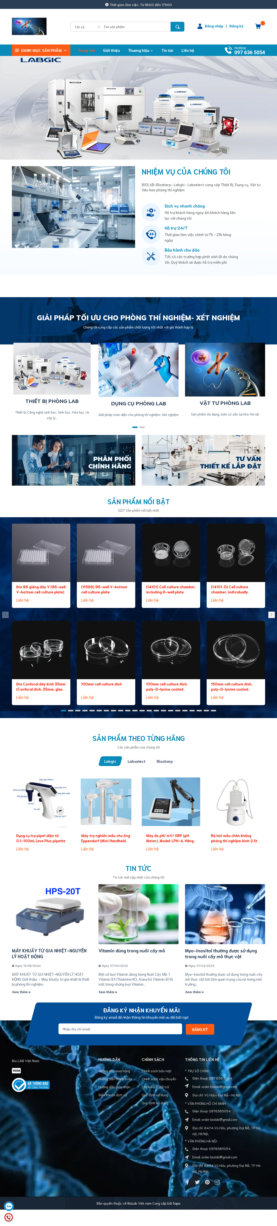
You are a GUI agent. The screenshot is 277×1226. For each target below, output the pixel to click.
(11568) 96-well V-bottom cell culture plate (104, 589)
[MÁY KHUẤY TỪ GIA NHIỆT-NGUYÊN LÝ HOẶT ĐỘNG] (52, 914)
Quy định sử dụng (155, 1094)
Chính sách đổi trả (155, 1086)
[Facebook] (187, 1182)
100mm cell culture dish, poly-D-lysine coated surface (167, 688)
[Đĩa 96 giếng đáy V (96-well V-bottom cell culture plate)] (41, 553)
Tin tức (138, 867)
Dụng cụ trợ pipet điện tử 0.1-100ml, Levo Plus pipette (40, 838)
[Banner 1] (73, 459)
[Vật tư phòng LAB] (225, 368)
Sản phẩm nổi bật (138, 501)
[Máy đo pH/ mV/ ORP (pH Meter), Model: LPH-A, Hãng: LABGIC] (171, 801)
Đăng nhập (214, 25)
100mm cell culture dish (101, 683)
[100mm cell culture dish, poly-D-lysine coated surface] (171, 650)
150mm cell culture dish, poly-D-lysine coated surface (231, 688)
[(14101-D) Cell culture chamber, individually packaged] (236, 553)
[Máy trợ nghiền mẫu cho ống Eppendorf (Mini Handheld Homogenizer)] (106, 801)
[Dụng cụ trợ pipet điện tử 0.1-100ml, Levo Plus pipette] (41, 801)
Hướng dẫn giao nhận (114, 1086)
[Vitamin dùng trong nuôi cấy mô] (138, 914)
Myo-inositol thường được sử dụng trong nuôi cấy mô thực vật (221, 953)
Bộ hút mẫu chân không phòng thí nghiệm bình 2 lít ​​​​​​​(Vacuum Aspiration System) (235, 840)
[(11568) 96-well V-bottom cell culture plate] (106, 553)
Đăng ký (236, 25)
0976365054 (219, 1111)
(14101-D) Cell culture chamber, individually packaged (229, 591)
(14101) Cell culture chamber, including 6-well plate (171, 589)
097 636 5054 (249, 53)
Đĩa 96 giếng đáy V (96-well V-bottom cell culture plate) (41, 589)
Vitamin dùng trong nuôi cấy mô (131, 950)
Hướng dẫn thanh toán (115, 1078)
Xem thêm (20, 991)
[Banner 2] (203, 459)
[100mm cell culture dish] (106, 650)
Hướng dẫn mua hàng (114, 1070)
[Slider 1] (138, 106)
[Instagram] (217, 1182)
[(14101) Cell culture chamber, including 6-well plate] (171, 553)
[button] (135, 427)
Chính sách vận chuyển (159, 1078)
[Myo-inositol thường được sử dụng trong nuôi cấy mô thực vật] (225, 914)
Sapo (176, 1203)
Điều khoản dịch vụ (112, 1094)
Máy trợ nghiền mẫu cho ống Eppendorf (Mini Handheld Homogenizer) (105, 840)
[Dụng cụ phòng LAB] (138, 369)
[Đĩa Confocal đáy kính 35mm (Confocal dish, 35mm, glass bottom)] (41, 650)
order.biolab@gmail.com (219, 1086)
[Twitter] (197, 1182)
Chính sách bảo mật (156, 1070)
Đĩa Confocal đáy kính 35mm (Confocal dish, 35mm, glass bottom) (41, 688)
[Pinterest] (207, 1182)
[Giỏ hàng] (258, 28)
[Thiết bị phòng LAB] (52, 368)
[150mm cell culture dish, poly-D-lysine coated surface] (236, 650)
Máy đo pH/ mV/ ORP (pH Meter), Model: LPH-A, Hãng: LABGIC (170, 840)
